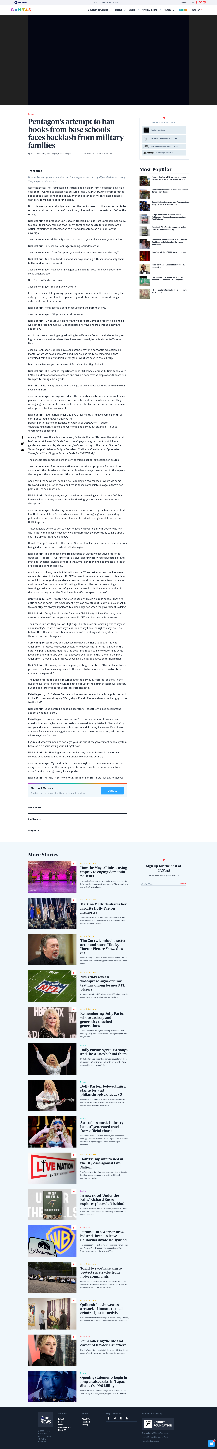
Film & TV (169, 10)
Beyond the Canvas (98, 10)
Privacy (85, 1425)
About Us (86, 1419)
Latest (61, 1419)
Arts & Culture (149, 10)
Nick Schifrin (38, 154)
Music (131, 10)
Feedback (86, 1422)
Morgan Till (71, 154)
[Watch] (52, 877)
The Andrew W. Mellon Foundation (155, 1433)
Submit (183, 884)
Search (196, 10)
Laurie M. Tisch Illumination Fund (155, 1437)
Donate (183, 10)
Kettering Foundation (150, 1441)
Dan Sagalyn (53, 154)
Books (118, 10)
